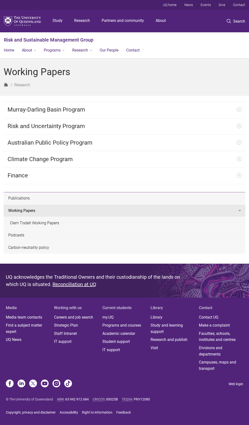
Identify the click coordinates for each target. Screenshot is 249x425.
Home (9, 50)
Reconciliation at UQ (74, 284)
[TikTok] (68, 384)
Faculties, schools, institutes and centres (217, 336)
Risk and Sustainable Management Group (48, 40)
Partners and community (123, 20)
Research (82, 20)
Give (222, 5)
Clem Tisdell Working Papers (34, 223)
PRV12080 (142, 399)
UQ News (13, 339)
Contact (239, 5)
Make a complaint (214, 325)
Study (57, 20)
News (188, 5)
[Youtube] (45, 384)
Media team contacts (24, 317)
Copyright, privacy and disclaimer (31, 412)
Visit (154, 348)
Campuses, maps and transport (217, 365)
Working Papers (21, 210)
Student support (116, 341)
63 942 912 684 (77, 399)
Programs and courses (121, 325)
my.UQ (108, 317)
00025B (112, 399)
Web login (236, 384)
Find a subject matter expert (24, 328)
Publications (19, 198)
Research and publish (169, 339)
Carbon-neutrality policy (28, 247)
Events (206, 5)
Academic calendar (118, 333)
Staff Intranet (65, 333)
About (161, 20)
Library (156, 317)
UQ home (170, 5)
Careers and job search (73, 317)
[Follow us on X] (33, 384)
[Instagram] (56, 384)
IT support (62, 341)
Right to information (97, 412)
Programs (52, 50)
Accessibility (69, 412)
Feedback (123, 412)
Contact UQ (208, 317)
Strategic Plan (66, 325)
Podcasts (16, 235)
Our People (109, 50)
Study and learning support (167, 328)
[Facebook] (10, 384)
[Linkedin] (21, 384)
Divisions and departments (210, 351)
